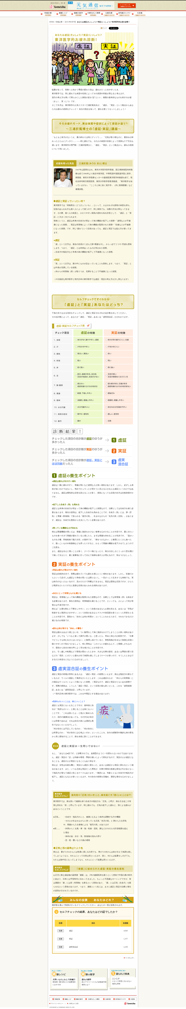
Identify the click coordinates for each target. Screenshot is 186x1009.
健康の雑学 (78, 999)
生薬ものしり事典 (93, 999)
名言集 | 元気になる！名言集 (138, 14)
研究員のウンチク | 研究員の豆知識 (123, 14)
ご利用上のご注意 (73, 1003)
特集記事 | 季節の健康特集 (47, 14)
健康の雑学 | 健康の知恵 (77, 14)
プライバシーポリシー (57, 1003)
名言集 (132, 999)
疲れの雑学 (86, 979)
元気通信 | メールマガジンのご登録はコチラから (127, 5)
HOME (51, 22)
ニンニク (116, 979)
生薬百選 (107, 999)
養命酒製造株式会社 (57, 5)
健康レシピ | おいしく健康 (62, 14)
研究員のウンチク (119, 999)
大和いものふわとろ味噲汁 (64, 979)
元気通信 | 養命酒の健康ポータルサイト (91, 5)
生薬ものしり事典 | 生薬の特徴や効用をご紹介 (92, 14)
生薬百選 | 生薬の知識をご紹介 (108, 14)
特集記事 (59, 22)
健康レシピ (67, 999)
